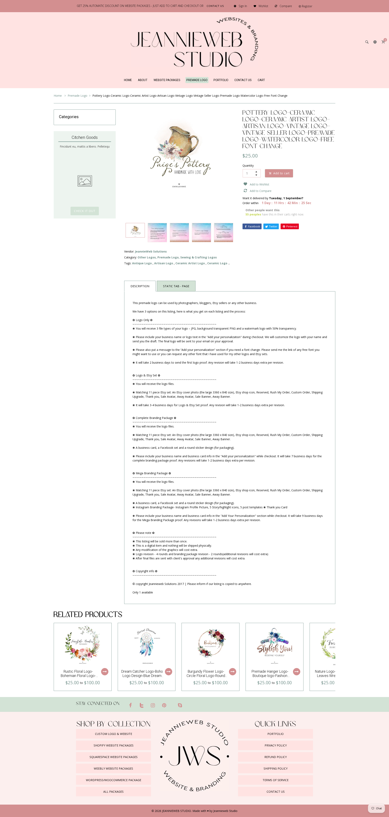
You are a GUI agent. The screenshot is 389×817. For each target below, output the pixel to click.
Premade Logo (77, 95)
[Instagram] (153, 705)
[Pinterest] (164, 705)
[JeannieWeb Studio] (194, 42)
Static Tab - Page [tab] (176, 286)
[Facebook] (130, 705)
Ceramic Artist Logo (190, 263)
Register (307, 6)
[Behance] (187, 703)
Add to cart (281, 173)
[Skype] (180, 705)
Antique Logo (142, 263)
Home (58, 95)
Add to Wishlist (259, 184)
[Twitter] (142, 705)
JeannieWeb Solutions (151, 251)
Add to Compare (260, 191)
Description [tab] (139, 286)
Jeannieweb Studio (225, 811)
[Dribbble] (172, 703)
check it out (84, 211)
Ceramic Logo (217, 263)
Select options (104, 671)
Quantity (248, 165)
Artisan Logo (163, 263)
